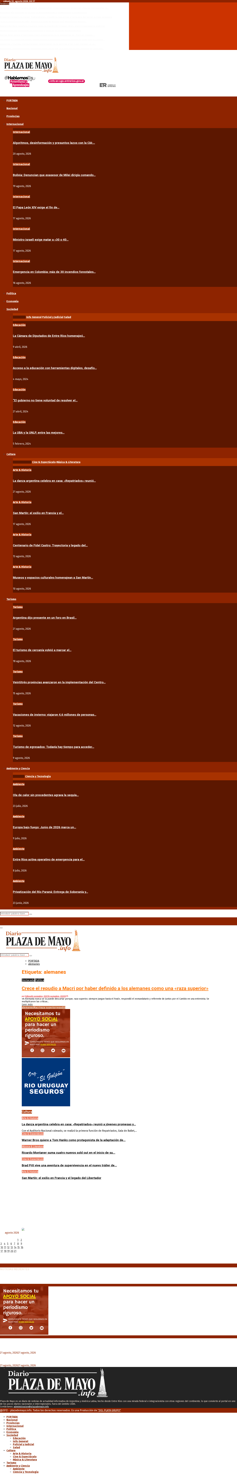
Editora (28, 996)
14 (15, 1247)
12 (8, 1247)
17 (1, 1251)
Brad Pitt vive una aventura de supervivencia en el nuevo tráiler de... (69, 1165)
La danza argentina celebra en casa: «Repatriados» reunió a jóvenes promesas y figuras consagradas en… (54, 8)
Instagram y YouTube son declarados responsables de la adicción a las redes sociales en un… (48, 44)
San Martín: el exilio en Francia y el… (38, 513)
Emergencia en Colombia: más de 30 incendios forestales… (54, 272)
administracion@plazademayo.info (31, 1406)
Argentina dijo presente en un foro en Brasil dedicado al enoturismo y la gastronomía (43, 12)
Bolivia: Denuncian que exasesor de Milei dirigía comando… (54, 175)
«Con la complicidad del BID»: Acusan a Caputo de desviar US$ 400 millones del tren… (43, 21)
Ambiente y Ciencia (18, 768)
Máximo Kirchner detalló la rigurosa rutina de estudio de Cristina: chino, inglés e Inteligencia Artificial (52, 26)
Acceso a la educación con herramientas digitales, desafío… (55, 368)
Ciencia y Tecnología (26, 1471)
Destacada (28, 980)
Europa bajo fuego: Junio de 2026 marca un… (44, 827)
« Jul (2, 1262)
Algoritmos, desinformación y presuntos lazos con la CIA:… (54, 143)
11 (5, 1247)
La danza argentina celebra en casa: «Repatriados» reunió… (54, 481)
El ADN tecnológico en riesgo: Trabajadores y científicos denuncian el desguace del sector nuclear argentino (56, 17)
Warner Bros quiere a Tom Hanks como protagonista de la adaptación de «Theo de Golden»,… (47, 35)
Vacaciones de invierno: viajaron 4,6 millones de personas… (54, 714)
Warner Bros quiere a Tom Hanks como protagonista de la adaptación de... (74, 1140)
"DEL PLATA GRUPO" (109, 1410)
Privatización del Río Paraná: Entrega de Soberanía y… (50, 892)
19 (8, 1251)
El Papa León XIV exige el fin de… (36, 207)
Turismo (11, 599)
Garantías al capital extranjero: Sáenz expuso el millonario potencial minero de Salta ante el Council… (52, 39)
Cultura (10, 454)
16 (22, 1247)
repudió (60, 1007)
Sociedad (12, 309)
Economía (12, 301)
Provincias (13, 116)
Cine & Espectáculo (33, 1133)
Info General (20, 1441)
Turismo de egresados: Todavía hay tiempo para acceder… (53, 747)
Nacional (12, 108)
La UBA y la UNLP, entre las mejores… (38, 432)
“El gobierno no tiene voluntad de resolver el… (45, 400)
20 (11, 1251)
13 (11, 1247)
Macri (36, 1007)
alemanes (27, 1007)
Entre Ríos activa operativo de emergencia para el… (49, 859)
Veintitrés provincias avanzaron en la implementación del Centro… (59, 682)
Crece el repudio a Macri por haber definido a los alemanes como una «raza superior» (115, 988)
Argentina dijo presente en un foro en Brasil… (45, 618)
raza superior (48, 1007)
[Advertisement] (118, 1205)
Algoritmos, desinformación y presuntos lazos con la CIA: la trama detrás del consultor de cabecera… (52, 49)
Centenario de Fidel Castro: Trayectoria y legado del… (50, 545)
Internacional (15, 124)
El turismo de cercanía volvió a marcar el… (42, 650)
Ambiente (19, 784)
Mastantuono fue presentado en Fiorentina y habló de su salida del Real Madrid (40, 30)
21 (15, 1251)
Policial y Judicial (23, 1444)
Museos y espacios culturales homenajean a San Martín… (53, 577)
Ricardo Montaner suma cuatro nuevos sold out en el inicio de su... (68, 1152)
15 (18, 1247)
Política (11, 293)
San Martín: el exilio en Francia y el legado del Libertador (61, 1178)
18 (5, 1251)
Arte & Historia (22, 469)
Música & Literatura (33, 1146)
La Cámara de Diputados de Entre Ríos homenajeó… (49, 336)
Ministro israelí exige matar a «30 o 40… (41, 239)
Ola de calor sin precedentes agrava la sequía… (46, 795)
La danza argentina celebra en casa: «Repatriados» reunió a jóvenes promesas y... (79, 1124)
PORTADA (12, 100)
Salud (16, 1447)
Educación (19, 325)
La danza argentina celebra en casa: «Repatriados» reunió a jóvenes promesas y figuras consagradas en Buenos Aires (76, 1276)
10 (1, 1247)
